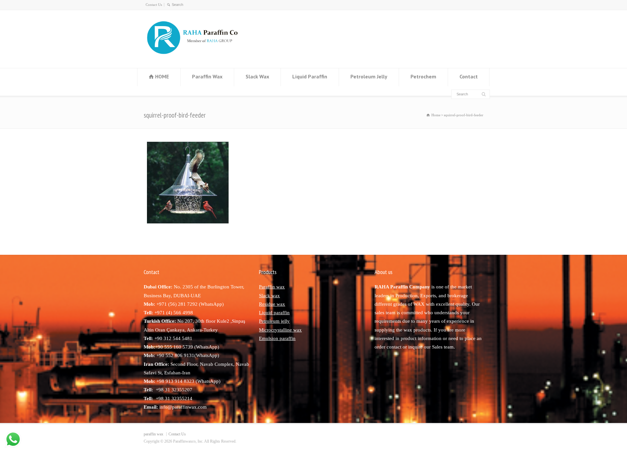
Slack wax (269, 295)
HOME (162, 76)
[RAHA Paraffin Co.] (198, 55)
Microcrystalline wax (280, 330)
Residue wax (272, 304)
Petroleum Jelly (368, 76)
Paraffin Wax (207, 76)
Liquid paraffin (274, 312)
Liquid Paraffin (309, 76)
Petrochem (423, 76)
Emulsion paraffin (277, 338)
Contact (468, 76)
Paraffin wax (272, 286)
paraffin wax (153, 434)
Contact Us (154, 5)
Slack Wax (257, 76)
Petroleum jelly (274, 321)
